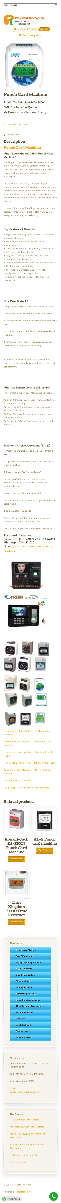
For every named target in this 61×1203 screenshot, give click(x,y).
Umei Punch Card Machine (17, 780)
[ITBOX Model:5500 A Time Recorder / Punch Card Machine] (27, 705)
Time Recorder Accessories (29, 1006)
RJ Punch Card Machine (45, 763)
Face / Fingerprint (24, 956)
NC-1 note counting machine (24, 1155)
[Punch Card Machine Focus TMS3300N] (10, 690)
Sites (46, 787)
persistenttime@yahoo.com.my (33, 546)
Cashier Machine (24, 969)
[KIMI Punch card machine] (25, 724)
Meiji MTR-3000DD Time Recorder (27, 1126)
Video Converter (23, 1037)
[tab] (11, 135)
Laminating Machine (26, 994)
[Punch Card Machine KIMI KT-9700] (41, 705)
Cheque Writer (23, 981)
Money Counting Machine (28, 962)
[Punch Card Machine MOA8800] (40, 690)
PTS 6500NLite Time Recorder (25, 1119)
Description (12, 134)
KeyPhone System (24, 1012)
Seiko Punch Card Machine (17, 770)
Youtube (39, 787)
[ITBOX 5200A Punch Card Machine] (12, 705)
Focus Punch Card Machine (18, 752)
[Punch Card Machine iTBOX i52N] (41, 670)
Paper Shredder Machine (28, 1000)
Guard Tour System (25, 975)
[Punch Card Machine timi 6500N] (44, 654)
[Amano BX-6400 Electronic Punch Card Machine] (25, 670)
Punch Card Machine (21, 124)
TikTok (19, 787)
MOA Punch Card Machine (17, 763)
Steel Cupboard (23, 1025)
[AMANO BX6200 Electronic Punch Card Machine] (25, 690)
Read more (16, 859)
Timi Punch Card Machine (16, 741)
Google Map (9, 787)
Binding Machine (24, 987)
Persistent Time (24, 1191)
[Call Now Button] (53, 1196)
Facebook (29, 787)
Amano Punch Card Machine (18, 731)
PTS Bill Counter (18, 1162)
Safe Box (20, 1019)
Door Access (22, 1031)
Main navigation (32, 35)
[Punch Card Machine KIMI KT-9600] (40, 724)
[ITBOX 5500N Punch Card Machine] (11, 724)
